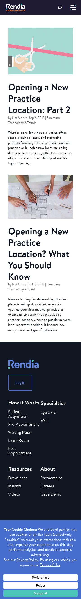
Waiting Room (20, 432)
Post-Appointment (20, 451)
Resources (20, 469)
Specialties (53, 403)
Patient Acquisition (17, 414)
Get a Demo (50, 494)
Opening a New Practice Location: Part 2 (39, 98)
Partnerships (51, 478)
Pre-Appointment (23, 424)
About (47, 469)
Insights (15, 486)
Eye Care (48, 412)
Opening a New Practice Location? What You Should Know (38, 254)
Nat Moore (19, 117)
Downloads (17, 478)
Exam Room (18, 440)
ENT (44, 420)
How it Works (23, 402)
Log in (20, 383)
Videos (14, 494)
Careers (47, 486)
